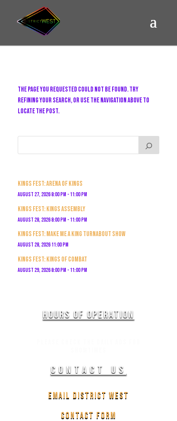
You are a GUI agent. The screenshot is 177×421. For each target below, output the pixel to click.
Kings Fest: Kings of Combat (52, 259)
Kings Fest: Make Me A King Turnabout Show (71, 234)
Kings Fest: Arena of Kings (50, 183)
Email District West (88, 395)
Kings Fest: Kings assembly (51, 209)
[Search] (148, 145)
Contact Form (88, 415)
